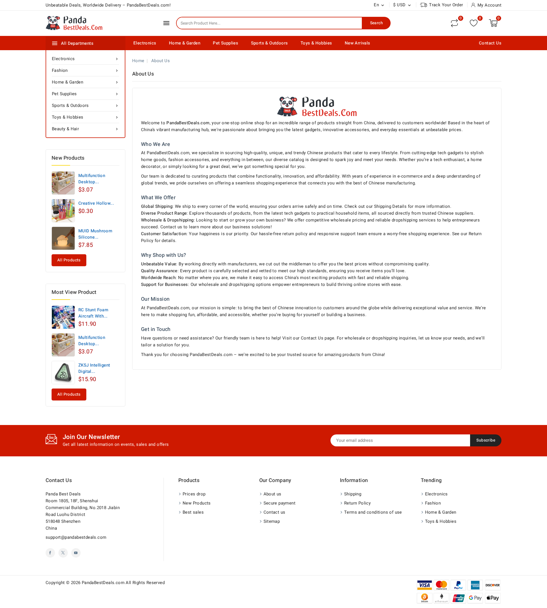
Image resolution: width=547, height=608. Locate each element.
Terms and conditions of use (373, 512)
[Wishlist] (473, 23)
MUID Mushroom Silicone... (95, 234)
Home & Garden (184, 43)
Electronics (144, 43)
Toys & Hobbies (316, 43)
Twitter (63, 553)
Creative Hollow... (96, 203)
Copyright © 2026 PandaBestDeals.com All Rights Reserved (105, 582)
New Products (197, 503)
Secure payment (280, 503)
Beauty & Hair (85, 129)
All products (69, 260)
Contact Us (490, 43)
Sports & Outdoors (269, 43)
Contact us (59, 480)
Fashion (85, 70)
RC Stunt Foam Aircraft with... (93, 313)
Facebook (50, 553)
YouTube (76, 553)
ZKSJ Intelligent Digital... (94, 368)
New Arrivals (357, 43)
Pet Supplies (225, 43)
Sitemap (272, 521)
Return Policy (357, 503)
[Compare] (454, 23)
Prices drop (194, 494)
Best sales (193, 512)
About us (272, 494)
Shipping (352, 494)
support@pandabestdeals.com (76, 537)
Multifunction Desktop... (91, 178)
